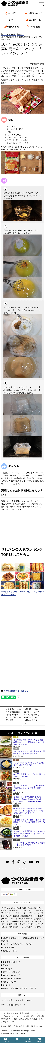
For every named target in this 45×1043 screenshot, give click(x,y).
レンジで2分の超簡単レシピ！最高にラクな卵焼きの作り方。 (28, 764)
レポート (13, 20)
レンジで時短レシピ (11, 962)
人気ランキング (35, 13)
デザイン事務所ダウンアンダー (14, 1005)
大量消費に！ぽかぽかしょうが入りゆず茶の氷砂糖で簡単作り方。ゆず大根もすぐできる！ (31, 716)
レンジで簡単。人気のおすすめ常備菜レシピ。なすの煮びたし (29, 844)
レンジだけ (13, 13)
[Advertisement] (22, 619)
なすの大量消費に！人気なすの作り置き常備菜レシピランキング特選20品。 (29, 787)
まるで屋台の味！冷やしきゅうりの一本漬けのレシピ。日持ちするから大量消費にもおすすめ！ (29, 742)
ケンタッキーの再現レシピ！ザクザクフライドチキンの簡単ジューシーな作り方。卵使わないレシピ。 (29, 810)
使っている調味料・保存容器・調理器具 (19, 988)
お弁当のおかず (9, 982)
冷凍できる (7, 968)
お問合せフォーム (10, 951)
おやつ (6, 691)
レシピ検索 (35, 26)
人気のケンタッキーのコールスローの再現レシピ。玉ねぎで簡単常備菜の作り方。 (29, 822)
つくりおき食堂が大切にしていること (18, 944)
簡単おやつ (7, 965)
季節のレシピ (13, 26)
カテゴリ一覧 (35, 20)
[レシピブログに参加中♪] (9, 894)
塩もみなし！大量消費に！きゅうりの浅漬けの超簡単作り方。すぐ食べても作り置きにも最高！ (29, 833)
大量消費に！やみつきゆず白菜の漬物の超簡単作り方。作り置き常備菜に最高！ (13, 714)
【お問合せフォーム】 (16, 927)
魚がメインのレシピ (11, 975)
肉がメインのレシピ (11, 972)
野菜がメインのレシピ (19, 691)
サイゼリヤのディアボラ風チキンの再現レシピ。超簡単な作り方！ (29, 752)
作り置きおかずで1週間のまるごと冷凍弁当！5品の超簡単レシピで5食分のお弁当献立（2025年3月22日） (28, 799)
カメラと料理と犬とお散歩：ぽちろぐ (17, 1000)
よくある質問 (8, 947)
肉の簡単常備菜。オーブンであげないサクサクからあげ (29, 775)
